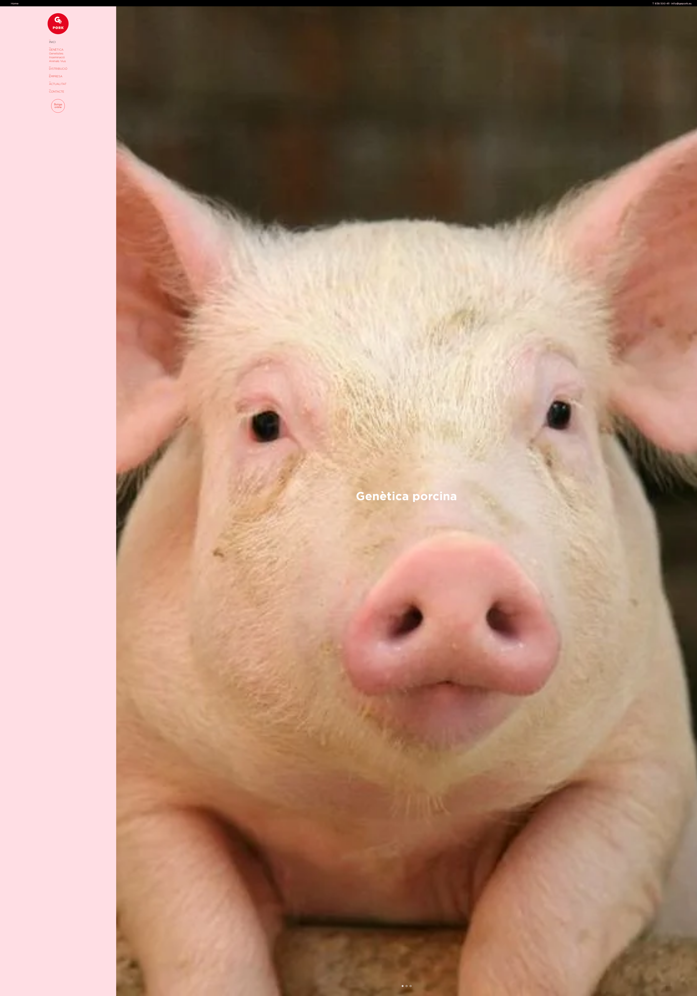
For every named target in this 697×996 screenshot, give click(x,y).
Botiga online (58, 106)
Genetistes (56, 53)
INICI (52, 42)
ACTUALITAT (57, 84)
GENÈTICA (56, 49)
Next (692, 498)
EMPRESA (55, 76)
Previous (121, 498)
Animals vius (57, 61)
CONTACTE (56, 91)
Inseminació (57, 57)
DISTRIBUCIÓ (58, 68)
